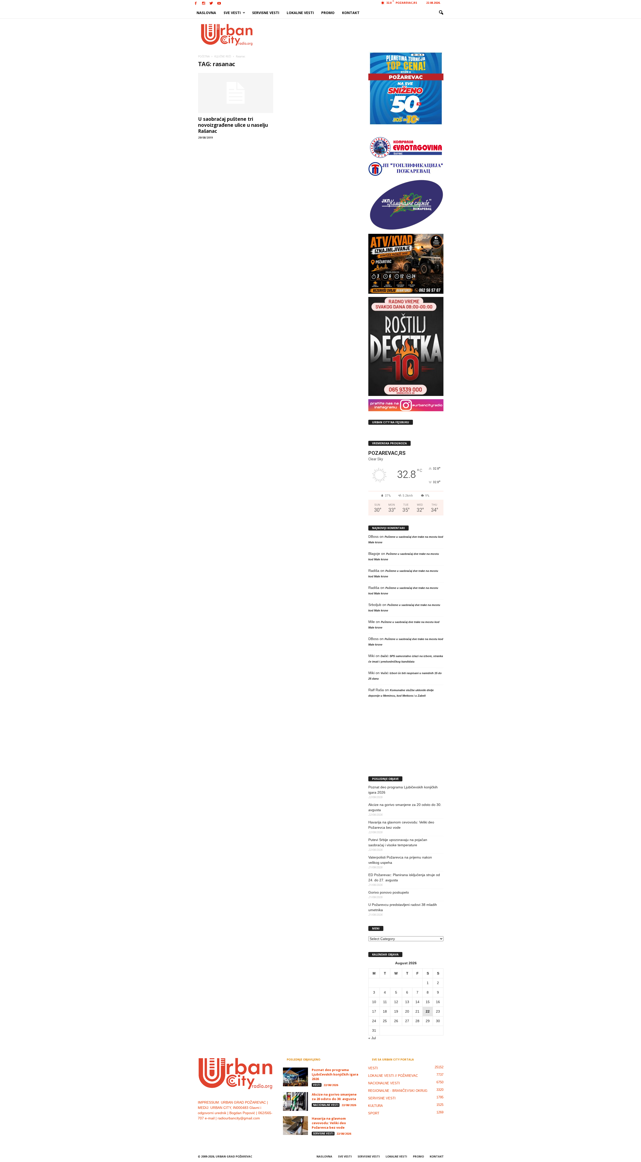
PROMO (328, 12)
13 (407, 1002)
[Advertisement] (357, 34)
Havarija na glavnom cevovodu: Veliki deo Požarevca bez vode (401, 824)
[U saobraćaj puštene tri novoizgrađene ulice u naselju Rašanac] (235, 93)
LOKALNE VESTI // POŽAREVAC (393, 1076)
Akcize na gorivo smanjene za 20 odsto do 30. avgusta (404, 807)
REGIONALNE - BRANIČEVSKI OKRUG (397, 1091)
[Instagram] (204, 3)
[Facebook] (196, 3)
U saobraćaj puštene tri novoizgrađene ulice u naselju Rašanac (233, 125)
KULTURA (375, 1106)
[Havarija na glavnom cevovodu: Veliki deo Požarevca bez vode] (295, 1125)
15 (428, 1002)
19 (396, 1011)
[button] (440, 12)
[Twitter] (211, 3)
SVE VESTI (232, 12)
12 (396, 1002)
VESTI (316, 1085)
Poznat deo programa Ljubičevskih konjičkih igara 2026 (403, 789)
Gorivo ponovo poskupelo (388, 892)
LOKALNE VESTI (300, 12)
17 (374, 1011)
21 (417, 1011)
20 (407, 1011)
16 (438, 1002)
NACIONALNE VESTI (325, 1105)
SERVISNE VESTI (265, 12)
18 (385, 1011)
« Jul (372, 1038)
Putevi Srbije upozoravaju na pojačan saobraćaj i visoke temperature (397, 842)
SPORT (373, 1113)
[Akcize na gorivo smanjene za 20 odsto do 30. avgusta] (295, 1101)
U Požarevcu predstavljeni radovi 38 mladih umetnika (402, 907)
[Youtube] (219, 3)
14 (417, 1002)
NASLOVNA (206, 12)
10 (374, 1002)
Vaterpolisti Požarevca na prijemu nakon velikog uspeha (400, 860)
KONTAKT (351, 12)
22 (428, 1011)
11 (385, 1002)
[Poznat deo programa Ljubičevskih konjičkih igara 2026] (295, 1077)
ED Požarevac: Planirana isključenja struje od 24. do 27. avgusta (404, 877)
